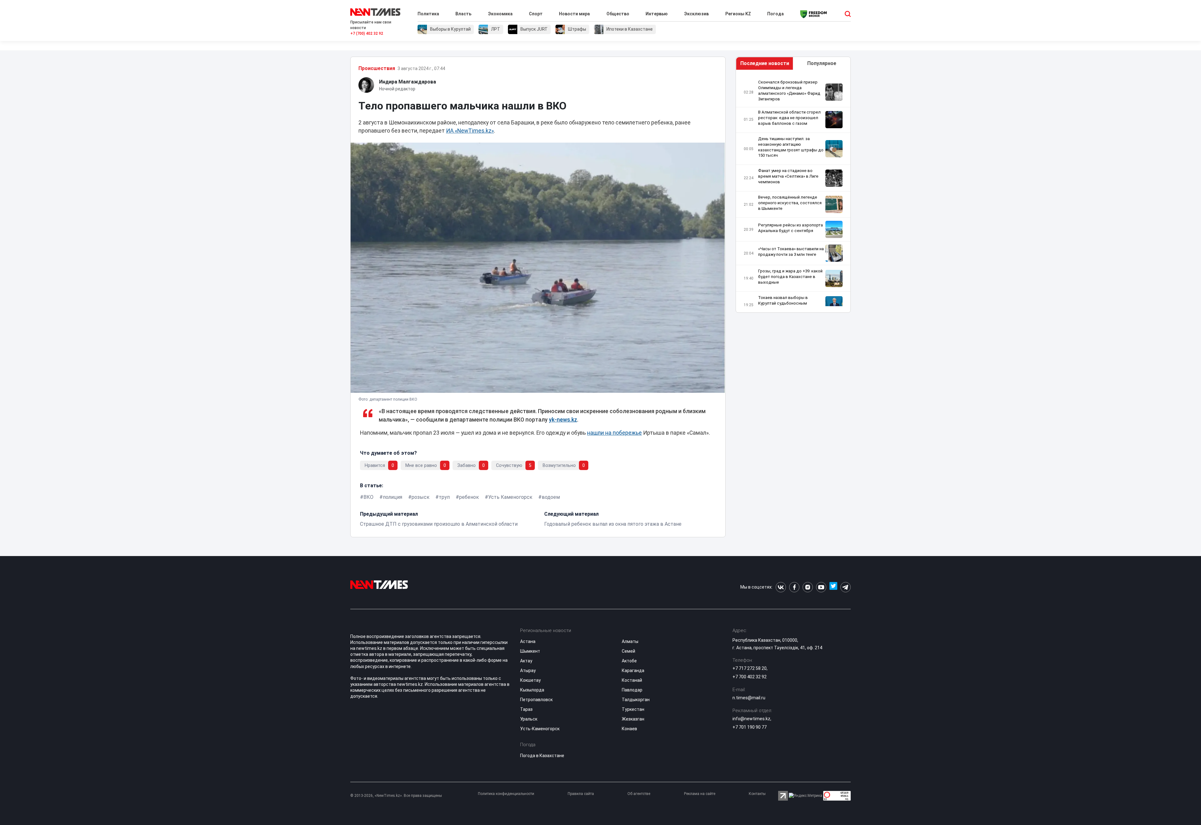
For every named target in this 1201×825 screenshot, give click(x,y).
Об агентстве (638, 794)
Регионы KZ (738, 13)
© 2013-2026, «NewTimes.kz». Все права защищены (396, 795)
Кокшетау (530, 680)
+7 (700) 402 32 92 (366, 33)
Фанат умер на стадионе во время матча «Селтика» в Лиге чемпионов (788, 176)
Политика (428, 13)
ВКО (368, 497)
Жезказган (633, 718)
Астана (527, 641)
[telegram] (845, 587)
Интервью (657, 13)
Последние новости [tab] (764, 63)
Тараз (526, 709)
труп (444, 497)
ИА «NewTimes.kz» (470, 131)
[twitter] (833, 587)
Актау (526, 660)
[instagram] (808, 587)
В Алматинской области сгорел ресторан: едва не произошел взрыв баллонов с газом (789, 118)
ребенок (469, 497)
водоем (551, 497)
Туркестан (633, 709)
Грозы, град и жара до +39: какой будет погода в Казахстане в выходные (790, 277)
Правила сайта (581, 794)
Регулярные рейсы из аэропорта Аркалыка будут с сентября (790, 228)
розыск (420, 497)
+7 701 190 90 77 (749, 727)
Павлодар (632, 689)
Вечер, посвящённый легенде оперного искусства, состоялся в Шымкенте (790, 203)
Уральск (528, 718)
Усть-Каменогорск (540, 728)
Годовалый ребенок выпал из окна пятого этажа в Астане (613, 524)
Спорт (536, 13)
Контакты (757, 794)
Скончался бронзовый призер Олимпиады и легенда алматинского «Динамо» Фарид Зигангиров (789, 90)
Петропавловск (536, 699)
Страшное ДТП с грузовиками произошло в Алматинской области (439, 524)
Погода (775, 13)
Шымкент (530, 651)
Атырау (528, 670)
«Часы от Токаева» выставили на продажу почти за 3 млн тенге (791, 251)
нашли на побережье (614, 433)
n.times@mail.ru (748, 697)
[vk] (781, 587)
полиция (392, 497)
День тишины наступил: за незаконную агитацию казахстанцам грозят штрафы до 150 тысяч (790, 147)
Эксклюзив (696, 13)
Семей (628, 651)
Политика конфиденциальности (506, 794)
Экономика (500, 13)
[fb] (794, 587)
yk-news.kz (563, 420)
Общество (617, 13)
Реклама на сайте (699, 794)
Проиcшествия (376, 68)
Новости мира (574, 13)
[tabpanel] (793, 192)
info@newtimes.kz (751, 718)
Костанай (632, 680)
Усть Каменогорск (510, 497)
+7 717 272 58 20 (749, 668)
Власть (463, 13)
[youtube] (821, 587)
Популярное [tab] (821, 63)
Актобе (629, 660)
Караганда (633, 670)
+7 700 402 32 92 (749, 676)
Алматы (630, 641)
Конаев (629, 728)
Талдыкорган (636, 699)
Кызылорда (532, 689)
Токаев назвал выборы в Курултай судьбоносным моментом (783, 303)
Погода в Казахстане (542, 755)
